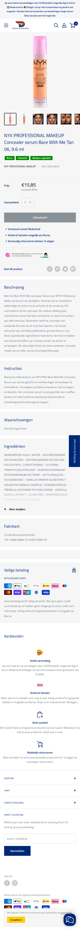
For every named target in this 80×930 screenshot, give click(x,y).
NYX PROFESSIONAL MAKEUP (20, 166)
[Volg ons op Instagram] (15, 883)
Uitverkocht (40, 217)
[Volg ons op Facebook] (7, 883)
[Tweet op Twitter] (65, 269)
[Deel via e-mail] (73, 269)
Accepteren (16, 919)
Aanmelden (17, 851)
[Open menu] (6, 25)
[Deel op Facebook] (50, 269)
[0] (72, 25)
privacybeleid (66, 912)
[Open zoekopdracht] (56, 25)
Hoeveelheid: (11, 202)
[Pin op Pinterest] (57, 269)
